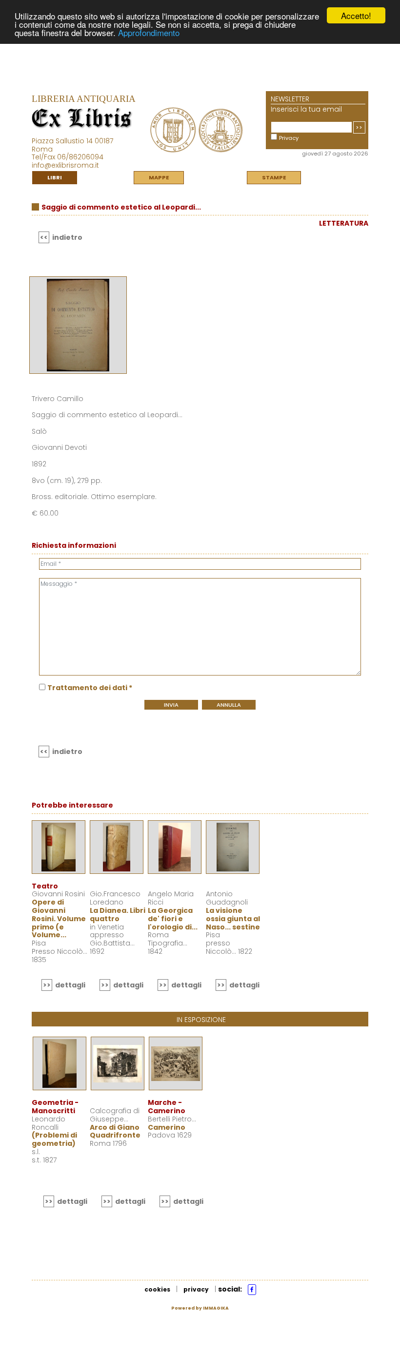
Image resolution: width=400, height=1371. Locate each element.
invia (171, 705)
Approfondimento (149, 32)
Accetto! (356, 15)
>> (359, 127)
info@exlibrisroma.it (65, 165)
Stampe (274, 177)
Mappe (159, 177)
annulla (229, 705)
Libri (54, 177)
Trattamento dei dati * (89, 688)
